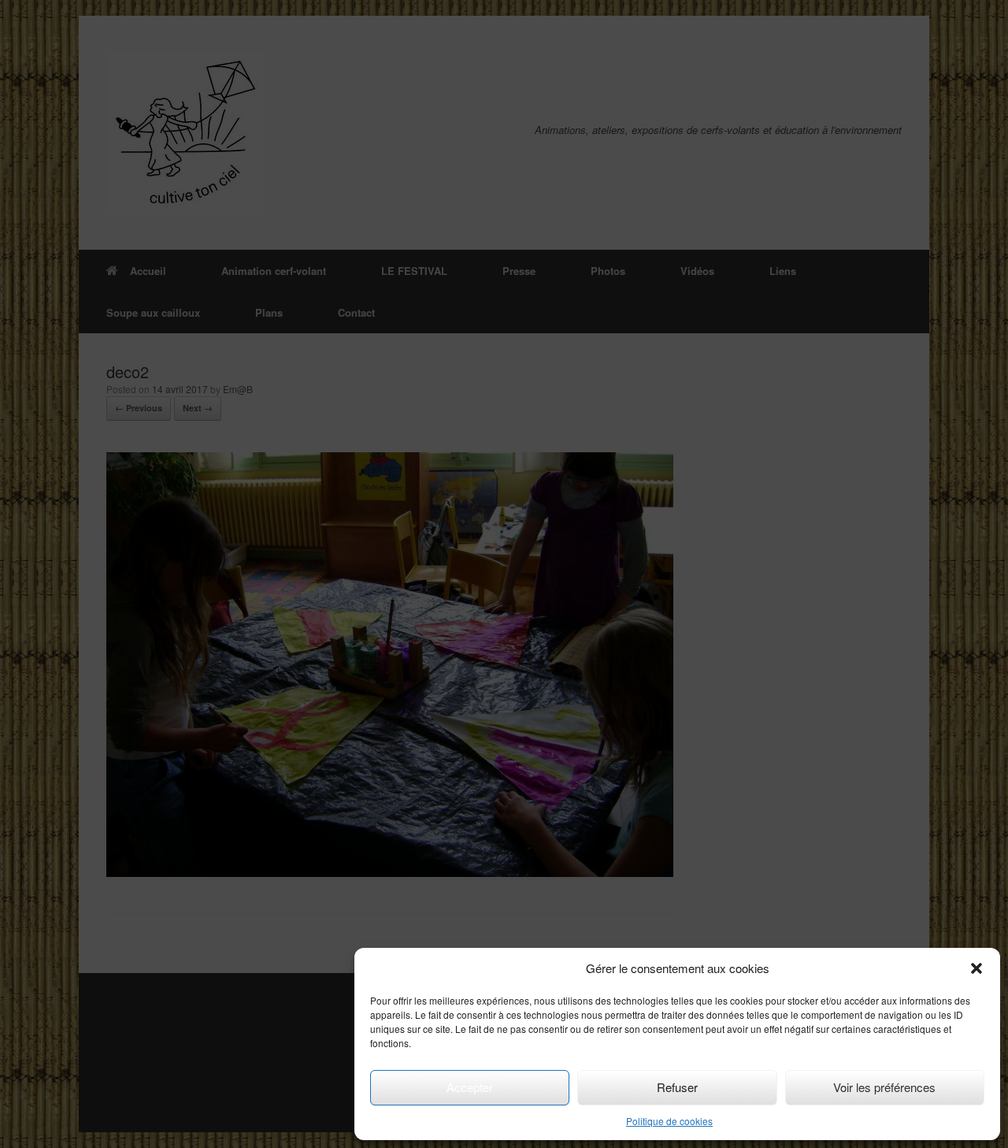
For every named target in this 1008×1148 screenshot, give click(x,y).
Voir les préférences (884, 1087)
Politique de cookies (669, 1121)
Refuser (677, 1087)
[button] (976, 968)
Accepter (470, 1087)
